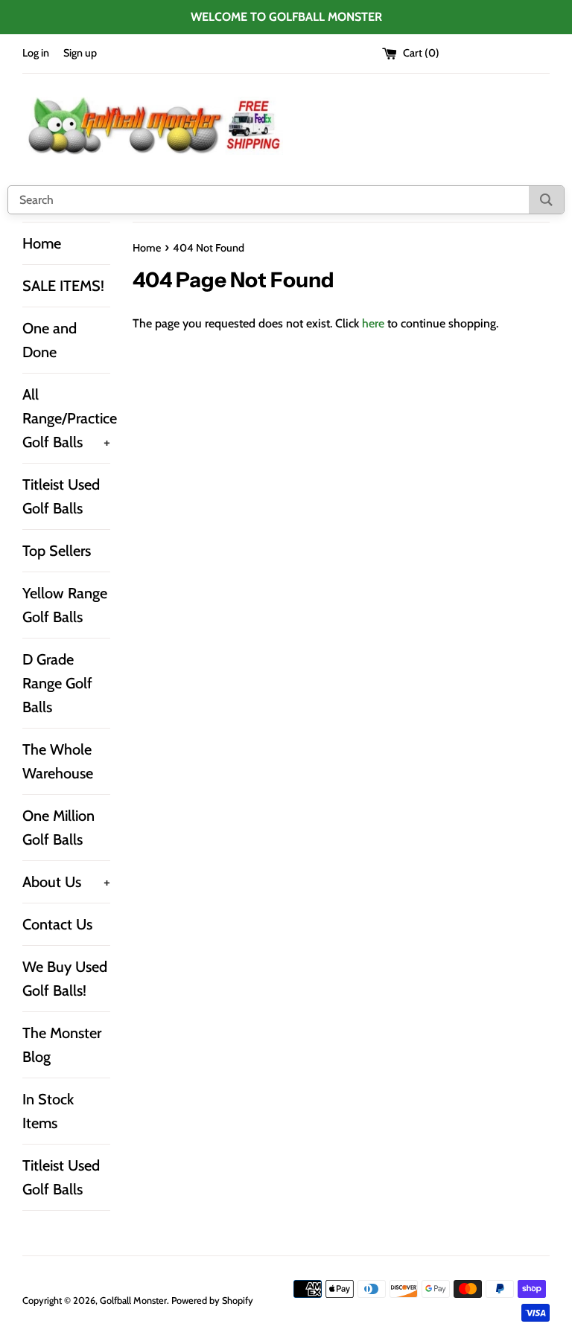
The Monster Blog (61, 1045)
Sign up (80, 53)
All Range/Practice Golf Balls (66, 418)
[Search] (546, 200)
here (373, 323)
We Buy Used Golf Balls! (64, 978)
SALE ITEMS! (63, 286)
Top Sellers (56, 551)
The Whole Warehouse (57, 761)
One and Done (49, 340)
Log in (35, 53)
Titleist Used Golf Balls (61, 496)
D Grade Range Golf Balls (57, 683)
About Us (66, 882)
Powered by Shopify (212, 1300)
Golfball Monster (133, 1300)
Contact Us (57, 924)
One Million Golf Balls (58, 827)
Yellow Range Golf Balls (64, 605)
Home (41, 243)
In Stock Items (48, 1111)
